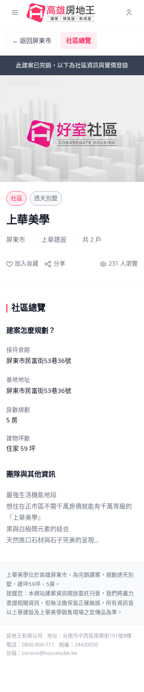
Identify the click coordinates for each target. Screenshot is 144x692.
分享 (59, 263)
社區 (17, 198)
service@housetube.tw (49, 652)
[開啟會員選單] (129, 12)
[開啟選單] (15, 12)
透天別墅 (46, 198)
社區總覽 (78, 40)
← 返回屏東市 (31, 40)
